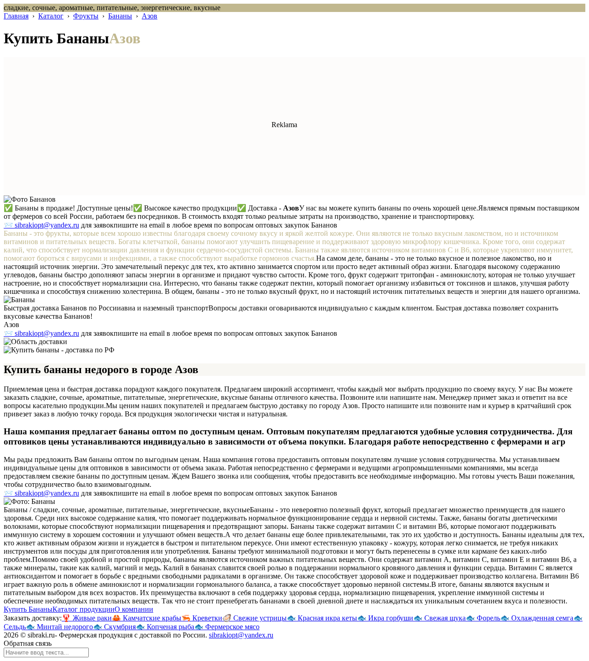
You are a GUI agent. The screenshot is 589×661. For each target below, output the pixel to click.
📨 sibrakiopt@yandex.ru (41, 225)
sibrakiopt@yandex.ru (241, 635)
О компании (134, 609)
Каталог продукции (83, 609)
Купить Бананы (28, 609)
